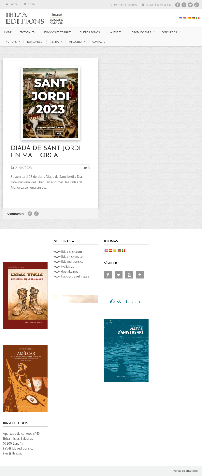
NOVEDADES (34, 41)
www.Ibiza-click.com (67, 251)
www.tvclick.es (63, 266)
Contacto (99, 41)
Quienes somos (89, 32)
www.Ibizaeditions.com (69, 261)
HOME (8, 32)
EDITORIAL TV (27, 32)
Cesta (31, 4)
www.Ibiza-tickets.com (69, 256)
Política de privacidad (185, 470)
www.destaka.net (65, 271)
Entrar (13, 4)
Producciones (141, 32)
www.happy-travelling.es (71, 276)
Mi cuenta (75, 41)
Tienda (54, 41)
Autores (116, 32)
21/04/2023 (23, 168)
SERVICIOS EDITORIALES (57, 32)
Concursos (169, 32)
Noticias (11, 41)
